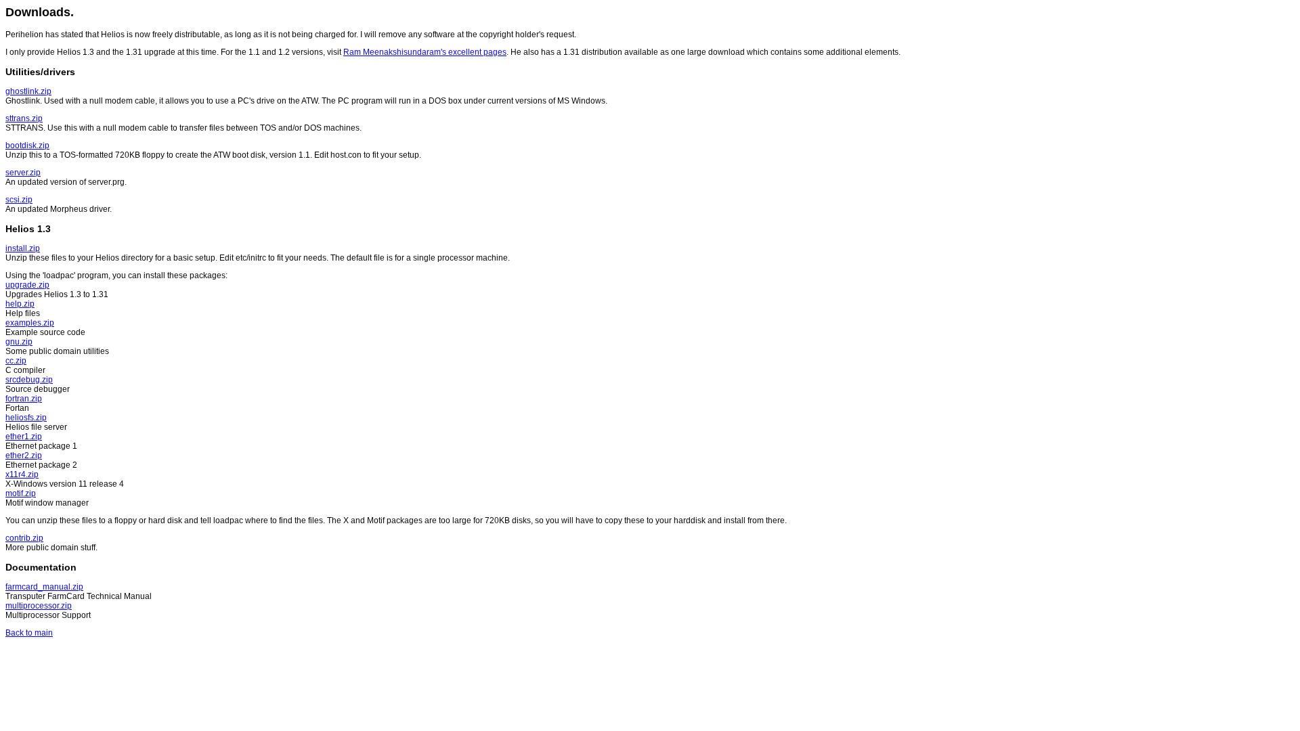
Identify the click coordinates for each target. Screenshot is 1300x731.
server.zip (23, 172)
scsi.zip (18, 199)
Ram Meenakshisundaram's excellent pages (424, 52)
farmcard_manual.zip (44, 587)
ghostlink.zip (28, 91)
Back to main (29, 633)
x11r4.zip (22, 474)
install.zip (22, 248)
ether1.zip (23, 436)
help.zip (20, 304)
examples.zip (29, 323)
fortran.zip (23, 398)
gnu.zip (18, 342)
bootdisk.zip (27, 145)
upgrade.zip (27, 285)
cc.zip (15, 361)
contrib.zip (24, 538)
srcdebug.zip (29, 379)
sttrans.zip (24, 118)
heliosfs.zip (26, 417)
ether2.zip (23, 455)
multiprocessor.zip (38, 606)
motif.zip (20, 493)
